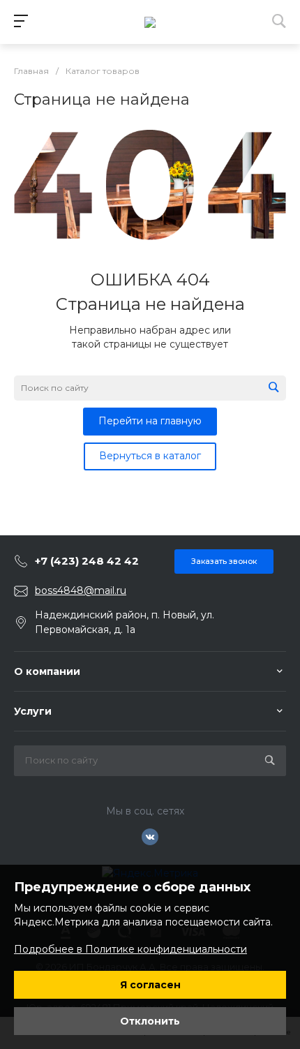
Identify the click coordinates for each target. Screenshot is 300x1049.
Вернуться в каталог (150, 455)
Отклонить (150, 1021)
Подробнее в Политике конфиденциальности (130, 949)
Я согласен (150, 985)
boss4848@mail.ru (80, 590)
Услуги (33, 711)
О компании (47, 671)
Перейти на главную (150, 421)
